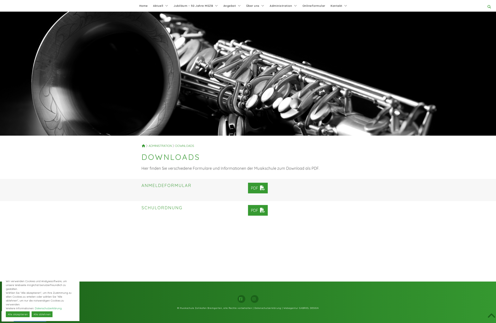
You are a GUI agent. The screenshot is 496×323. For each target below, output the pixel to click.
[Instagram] (254, 299)
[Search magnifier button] (489, 6)
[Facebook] (241, 299)
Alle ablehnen (42, 314)
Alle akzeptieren (18, 314)
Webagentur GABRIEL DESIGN (301, 308)
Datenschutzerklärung (267, 308)
